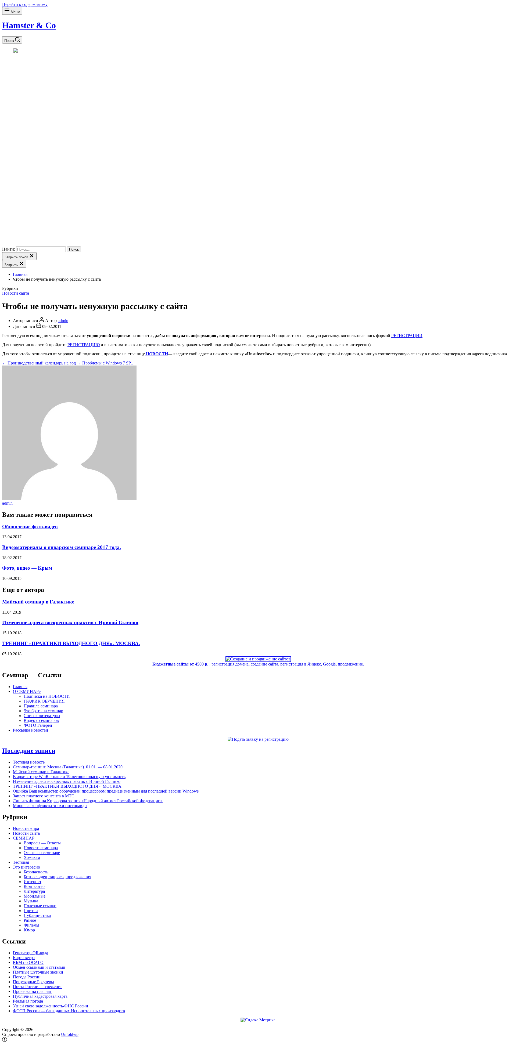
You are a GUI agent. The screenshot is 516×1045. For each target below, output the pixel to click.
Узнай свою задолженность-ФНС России (50, 1006)
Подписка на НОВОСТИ (47, 696)
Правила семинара (41, 706)
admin (63, 320)
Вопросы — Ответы (42, 843)
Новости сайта (15, 293)
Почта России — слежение (37, 986)
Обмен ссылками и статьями (39, 967)
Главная (20, 686)
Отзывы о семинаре (42, 852)
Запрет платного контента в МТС (43, 796)
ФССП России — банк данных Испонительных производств (69, 1010)
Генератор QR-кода (30, 952)
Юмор (29, 930)
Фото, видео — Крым (27, 568)
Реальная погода (28, 1001)
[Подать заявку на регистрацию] (258, 739)
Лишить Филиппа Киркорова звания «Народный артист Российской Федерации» (88, 800)
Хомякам (32, 857)
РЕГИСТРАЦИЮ (83, 344)
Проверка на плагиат (32, 991)
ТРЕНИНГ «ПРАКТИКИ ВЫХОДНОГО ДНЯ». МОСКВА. (71, 643)
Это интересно (26, 867)
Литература (34, 891)
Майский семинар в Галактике (38, 602)
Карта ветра (24, 957)
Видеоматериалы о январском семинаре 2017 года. (61, 547)
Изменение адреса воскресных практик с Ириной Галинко (70, 622)
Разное (30, 920)
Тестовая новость (29, 762)
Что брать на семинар (43, 710)
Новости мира (26, 828)
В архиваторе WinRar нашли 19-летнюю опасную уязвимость (69, 776)
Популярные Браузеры (33, 981)
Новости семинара (41, 847)
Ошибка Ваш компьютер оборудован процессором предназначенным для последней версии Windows (106, 791)
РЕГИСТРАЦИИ (406, 335)
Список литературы (42, 715)
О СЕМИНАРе (27, 691)
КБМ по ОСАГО (28, 962)
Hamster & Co (29, 25)
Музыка (31, 901)
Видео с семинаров (41, 720)
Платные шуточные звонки (38, 972)
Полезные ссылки (40, 905)
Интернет (32, 881)
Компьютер (34, 886)
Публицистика (37, 915)
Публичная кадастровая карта (40, 996)
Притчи (31, 910)
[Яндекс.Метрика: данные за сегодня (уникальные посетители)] (258, 1020)
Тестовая (21, 862)
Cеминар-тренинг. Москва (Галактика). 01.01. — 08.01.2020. (68, 767)
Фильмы (31, 925)
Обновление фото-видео (30, 526)
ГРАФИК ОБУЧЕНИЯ (44, 701)
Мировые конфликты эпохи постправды (50, 805)
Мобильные (34, 896)
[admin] (69, 498)
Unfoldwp (69, 1034)
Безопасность (36, 872)
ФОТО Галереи (38, 725)
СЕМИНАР (23, 838)
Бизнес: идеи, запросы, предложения (57, 876)
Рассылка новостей (30, 730)
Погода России (27, 977)
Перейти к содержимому (25, 4)
